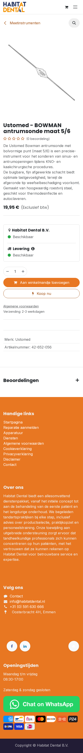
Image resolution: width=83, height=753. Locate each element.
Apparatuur (13, 433)
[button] (74, 23)
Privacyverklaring (18, 454)
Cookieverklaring (17, 448)
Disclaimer (12, 459)
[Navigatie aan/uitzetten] (75, 7)
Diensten (10, 438)
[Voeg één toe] (23, 271)
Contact (9, 464)
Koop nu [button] (43, 293)
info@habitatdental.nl (27, 601)
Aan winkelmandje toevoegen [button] (44, 282)
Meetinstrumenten (24, 23)
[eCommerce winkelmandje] (66, 7)
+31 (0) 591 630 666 (27, 606)
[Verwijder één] (7, 271)
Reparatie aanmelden (21, 427)
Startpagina (13, 422)
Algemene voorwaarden (23, 443)
